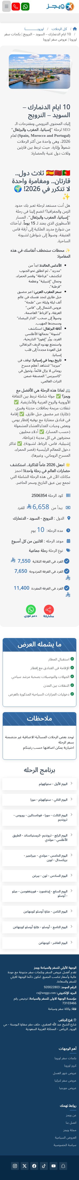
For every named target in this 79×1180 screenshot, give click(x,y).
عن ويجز (71, 1115)
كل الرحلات (59, 29)
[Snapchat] (63, 1166)
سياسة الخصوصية (65, 1145)
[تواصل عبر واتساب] (25, 7)
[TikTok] (44, 1166)
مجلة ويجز (69, 1130)
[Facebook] (34, 1166)
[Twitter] (25, 1166)
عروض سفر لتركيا (65, 1080)
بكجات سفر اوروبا (65, 1058)
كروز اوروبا (70, 1065)
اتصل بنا (71, 1122)
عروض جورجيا (67, 1088)
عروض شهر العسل (64, 1073)
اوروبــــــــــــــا (34, 29)
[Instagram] (15, 1166)
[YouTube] (53, 1166)
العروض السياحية (65, 1137)
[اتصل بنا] (16, 7)
